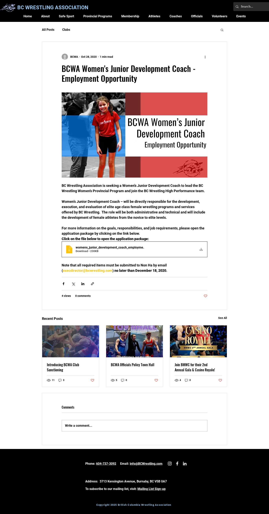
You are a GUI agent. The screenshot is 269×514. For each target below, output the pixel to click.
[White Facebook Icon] (177, 463)
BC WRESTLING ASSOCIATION (52, 7)
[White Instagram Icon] (169, 463)
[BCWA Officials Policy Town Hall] (134, 341)
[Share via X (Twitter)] (73, 284)
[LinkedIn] (184, 463)
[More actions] (205, 56)
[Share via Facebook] (63, 284)
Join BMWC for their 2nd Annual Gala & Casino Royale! (195, 367)
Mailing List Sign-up (151, 489)
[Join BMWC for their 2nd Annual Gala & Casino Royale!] (198, 341)
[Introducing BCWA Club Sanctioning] (70, 341)
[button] (45, 16)
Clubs (66, 30)
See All (222, 317)
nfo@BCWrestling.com (146, 464)
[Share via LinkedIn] (83, 284)
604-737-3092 (106, 464)
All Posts (48, 30)
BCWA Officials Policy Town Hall (132, 364)
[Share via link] (92, 284)
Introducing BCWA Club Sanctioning (63, 367)
